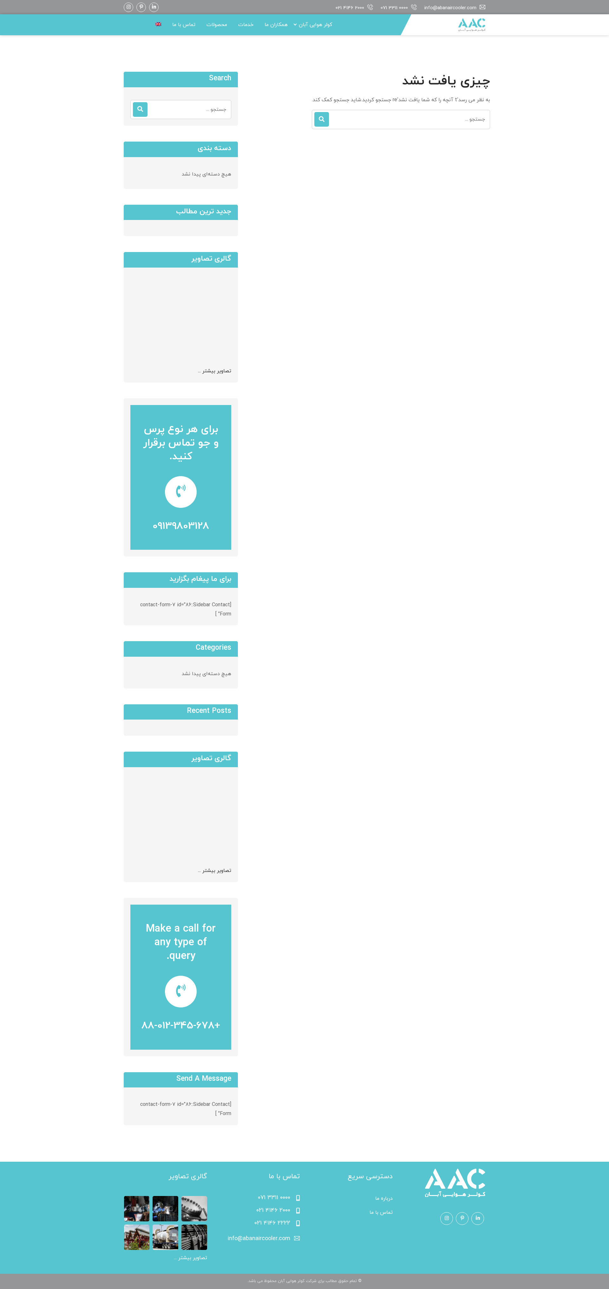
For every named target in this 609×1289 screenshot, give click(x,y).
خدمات (245, 24)
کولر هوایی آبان (315, 24)
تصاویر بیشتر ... (214, 371)
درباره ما (384, 1198)
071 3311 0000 (394, 8)
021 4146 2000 (350, 8)
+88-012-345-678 (180, 1026)
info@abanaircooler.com (450, 8)
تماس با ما (183, 24)
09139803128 (181, 526)
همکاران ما (276, 24)
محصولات (216, 24)
